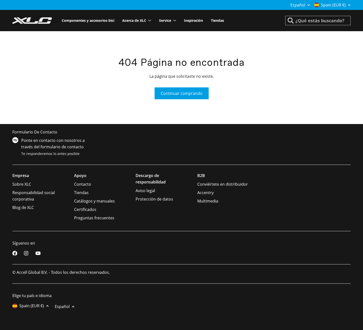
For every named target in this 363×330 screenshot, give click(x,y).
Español (297, 5)
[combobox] (318, 20)
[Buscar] (291, 21)
